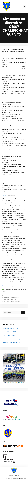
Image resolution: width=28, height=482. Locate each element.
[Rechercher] (23, 312)
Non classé (6, 296)
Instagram (17, 475)
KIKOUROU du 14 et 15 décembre (12, 301)
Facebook (4, 195)
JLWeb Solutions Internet (16, 479)
